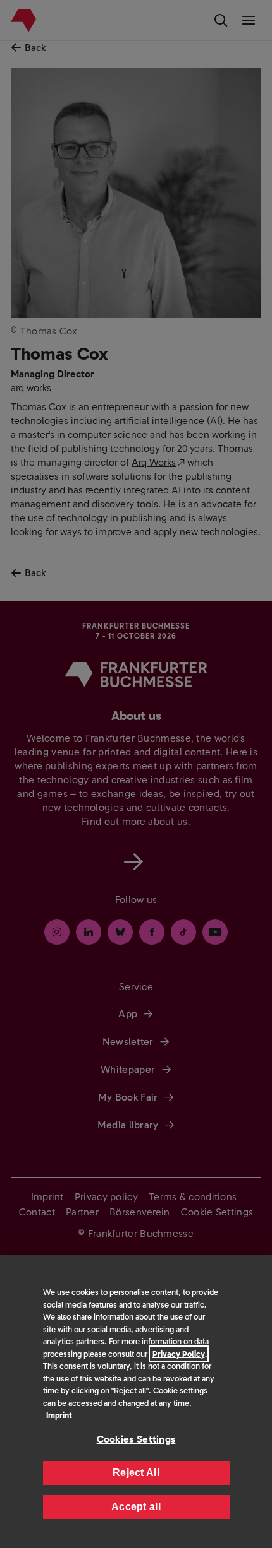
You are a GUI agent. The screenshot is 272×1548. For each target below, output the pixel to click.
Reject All (136, 1472)
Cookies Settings (136, 1439)
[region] (136, 1401)
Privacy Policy (178, 1354)
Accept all (136, 1506)
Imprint (59, 1415)
